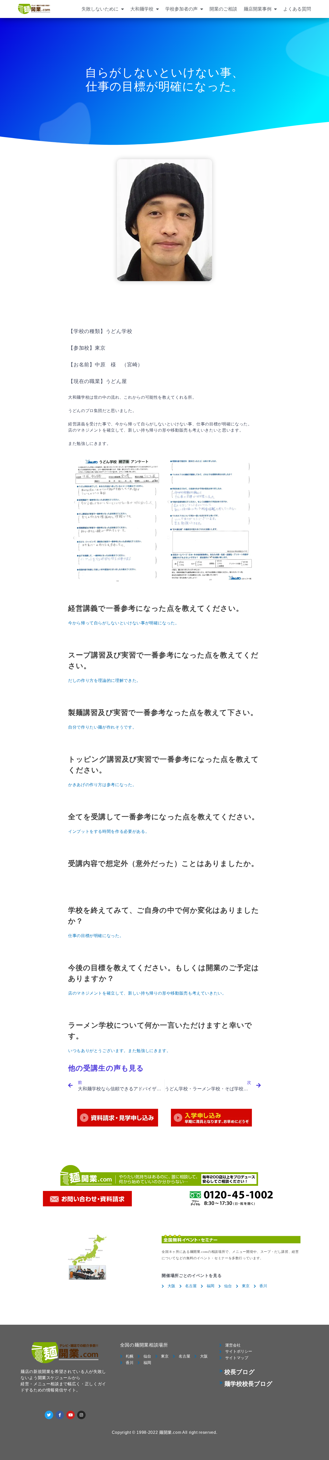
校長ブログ (239, 1372)
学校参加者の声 (181, 9)
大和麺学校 (141, 9)
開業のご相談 (223, 9)
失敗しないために (99, 9)
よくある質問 (297, 9)
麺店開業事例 (257, 9)
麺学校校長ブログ (248, 1384)
